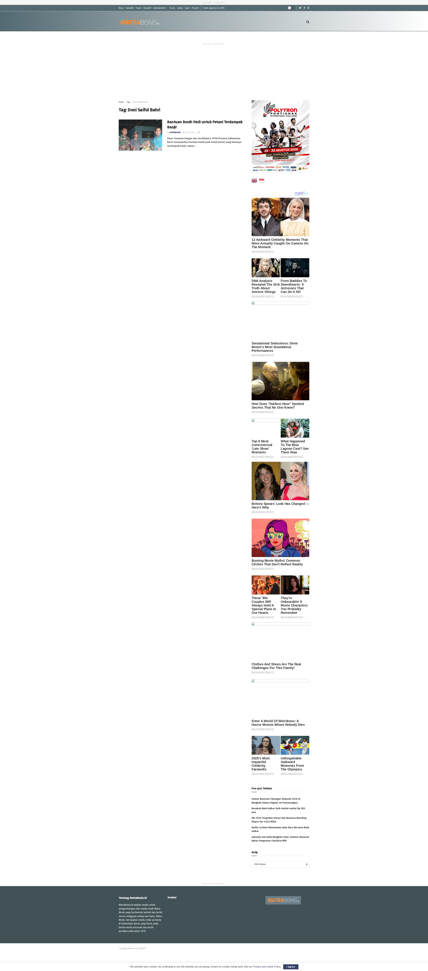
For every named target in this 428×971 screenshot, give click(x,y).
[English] (254, 181)
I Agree (291, 966)
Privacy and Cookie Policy (266, 966)
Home (121, 102)
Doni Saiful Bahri (140, 102)
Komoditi (130, 8)
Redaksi (172, 897)
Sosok (172, 8)
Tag (128, 102)
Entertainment (159, 8)
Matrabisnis (175, 132)
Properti (195, 8)
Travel (138, 8)
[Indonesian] (261, 181)
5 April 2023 (189, 132)
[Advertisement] (214, 75)
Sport (187, 8)
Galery (180, 8)
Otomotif (147, 8)
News (121, 8)
